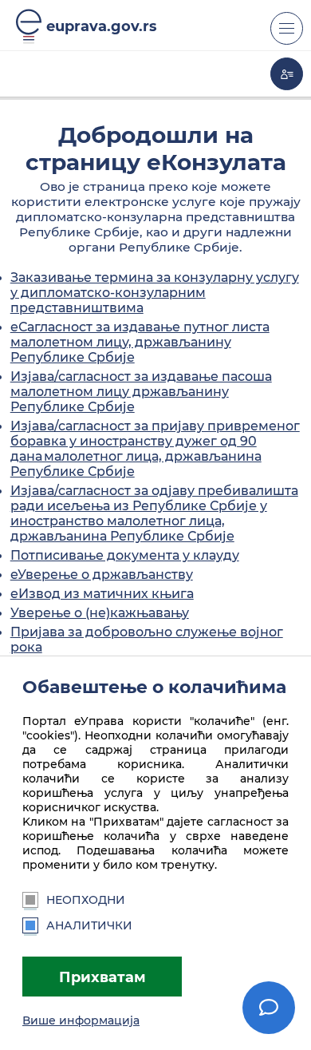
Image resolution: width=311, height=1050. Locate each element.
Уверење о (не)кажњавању (99, 612)
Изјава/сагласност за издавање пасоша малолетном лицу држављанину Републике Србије (141, 391)
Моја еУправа (286, 73)
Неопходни (85, 900)
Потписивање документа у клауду (124, 555)
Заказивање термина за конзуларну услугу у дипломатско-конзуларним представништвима (154, 292)
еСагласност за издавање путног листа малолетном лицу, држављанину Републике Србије (140, 342)
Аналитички (89, 925)
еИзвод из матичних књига (102, 593)
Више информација (81, 1020)
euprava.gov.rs (101, 26)
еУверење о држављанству (101, 574)
